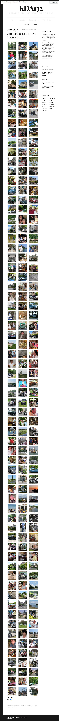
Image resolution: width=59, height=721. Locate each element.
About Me (27, 24)
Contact (35, 24)
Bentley (24, 29)
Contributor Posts (53, 98)
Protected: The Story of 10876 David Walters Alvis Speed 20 (48, 74)
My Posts (13, 20)
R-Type (43, 106)
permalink (15, 707)
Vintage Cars (45, 110)
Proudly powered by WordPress (13, 717)
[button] (11, 45)
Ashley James (10, 29)
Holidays (51, 100)
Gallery (20, 29)
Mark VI (27, 29)
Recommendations (33, 20)
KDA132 (31, 8)
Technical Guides (47, 20)
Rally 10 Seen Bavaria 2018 (48, 69)
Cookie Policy (24, 2)
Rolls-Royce (14, 30)
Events (43, 100)
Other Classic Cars (27, 705)
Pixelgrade (10, 718)
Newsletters (22, 20)
